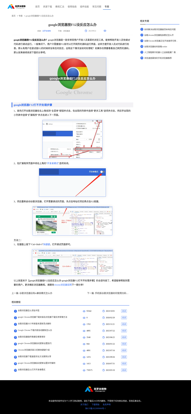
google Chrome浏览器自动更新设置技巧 (35, 343)
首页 (37, 6)
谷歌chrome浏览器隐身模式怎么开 (159, 35)
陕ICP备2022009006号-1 (95, 408)
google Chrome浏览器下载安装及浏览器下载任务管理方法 (42, 317)
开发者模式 (52, 163)
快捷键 (46, 244)
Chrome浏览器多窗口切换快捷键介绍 (34, 350)
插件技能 (84, 6)
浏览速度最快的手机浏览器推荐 (158, 58)
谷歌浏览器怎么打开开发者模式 (31, 370)
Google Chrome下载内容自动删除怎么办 (35, 330)
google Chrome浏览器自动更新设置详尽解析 (37, 363)
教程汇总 (59, 6)
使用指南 (72, 6)
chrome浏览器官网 (63, 285)
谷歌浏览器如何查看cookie (155, 47)
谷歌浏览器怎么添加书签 (28, 310)
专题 (107, 6)
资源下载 (47, 6)
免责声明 (107, 405)
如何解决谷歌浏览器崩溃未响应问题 (160, 29)
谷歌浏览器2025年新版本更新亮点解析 (34, 324)
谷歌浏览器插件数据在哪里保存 (31, 337)
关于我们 (84, 405)
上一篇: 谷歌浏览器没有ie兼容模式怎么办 (32, 293)
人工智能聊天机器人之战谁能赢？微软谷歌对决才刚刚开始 (161, 52)
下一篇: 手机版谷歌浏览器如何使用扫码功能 (108, 293)
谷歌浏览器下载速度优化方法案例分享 (34, 356)
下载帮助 (95, 405)
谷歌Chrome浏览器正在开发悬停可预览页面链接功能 (161, 41)
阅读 (124, 311)
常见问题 (96, 6)
